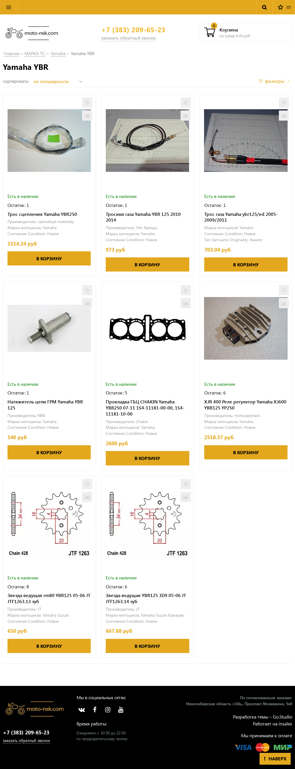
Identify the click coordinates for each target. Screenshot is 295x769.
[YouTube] (121, 710)
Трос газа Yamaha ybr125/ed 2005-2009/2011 (241, 217)
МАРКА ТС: (35, 53)
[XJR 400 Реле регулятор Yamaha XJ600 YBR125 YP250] (246, 328)
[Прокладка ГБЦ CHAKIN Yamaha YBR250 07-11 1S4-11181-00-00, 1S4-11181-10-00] (147, 328)
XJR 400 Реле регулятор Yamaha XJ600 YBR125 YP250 (245, 405)
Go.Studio (282, 717)
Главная (11, 53)
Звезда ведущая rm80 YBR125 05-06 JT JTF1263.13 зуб (48, 598)
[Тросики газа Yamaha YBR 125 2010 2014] (147, 140)
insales (285, 724)
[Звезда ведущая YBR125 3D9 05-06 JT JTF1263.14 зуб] (147, 522)
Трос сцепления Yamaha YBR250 (42, 214)
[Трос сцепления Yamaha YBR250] (49, 140)
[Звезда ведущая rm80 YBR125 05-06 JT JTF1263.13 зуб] (49, 522)
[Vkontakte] (82, 710)
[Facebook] (95, 710)
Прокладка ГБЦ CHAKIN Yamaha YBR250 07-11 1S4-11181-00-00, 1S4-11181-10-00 (145, 408)
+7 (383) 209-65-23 (133, 29)
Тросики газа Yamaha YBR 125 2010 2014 (143, 217)
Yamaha (58, 53)
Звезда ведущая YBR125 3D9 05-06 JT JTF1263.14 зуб (146, 598)
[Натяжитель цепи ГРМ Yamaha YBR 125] (49, 328)
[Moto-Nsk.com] (31, 32)
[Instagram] (108, 710)
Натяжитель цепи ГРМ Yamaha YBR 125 (45, 405)
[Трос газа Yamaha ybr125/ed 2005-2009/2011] (246, 140)
